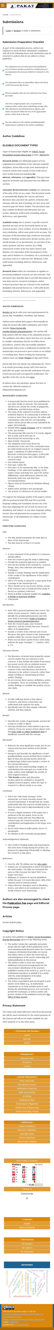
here (32, 377)
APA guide (41, 864)
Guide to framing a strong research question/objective (27, 619)
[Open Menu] (2, 5)
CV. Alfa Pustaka (22, 1324)
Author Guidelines (27, 1126)
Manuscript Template (27, 1141)
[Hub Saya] (27, 1193)
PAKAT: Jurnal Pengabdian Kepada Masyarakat (23, 1319)
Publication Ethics (27, 1100)
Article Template (27, 428)
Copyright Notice (27, 1134)
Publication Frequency (27, 1088)
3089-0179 (43, 155)
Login (8, 30)
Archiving (27, 1096)
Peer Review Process (27, 1084)
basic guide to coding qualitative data (28, 731)
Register (17, 30)
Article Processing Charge (27, 1111)
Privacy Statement (27, 1137)
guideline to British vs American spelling (29, 595)
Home (5, 15)
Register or (8, 312)
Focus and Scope (27, 1080)
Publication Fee (16, 903)
